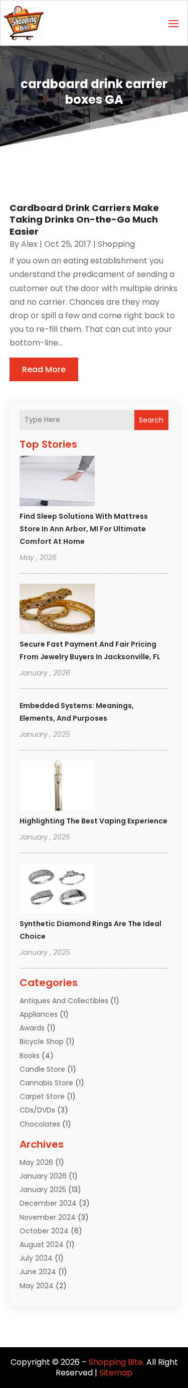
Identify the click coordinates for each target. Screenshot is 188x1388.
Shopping (116, 244)
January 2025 (43, 1190)
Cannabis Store (46, 1083)
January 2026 (43, 1176)
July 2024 (36, 1258)
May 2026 (36, 1162)
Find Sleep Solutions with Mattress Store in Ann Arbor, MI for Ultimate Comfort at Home (84, 528)
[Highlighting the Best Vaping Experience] (57, 787)
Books (30, 1056)
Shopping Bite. (116, 1362)
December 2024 (48, 1203)
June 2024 (38, 1272)
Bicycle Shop (42, 1041)
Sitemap (115, 1372)
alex (29, 244)
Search (151, 420)
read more (44, 369)
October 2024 (44, 1231)
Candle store (42, 1069)
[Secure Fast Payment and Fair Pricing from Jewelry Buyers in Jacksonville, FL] (57, 610)
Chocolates (40, 1124)
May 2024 (37, 1286)
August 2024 (42, 1244)
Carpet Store (42, 1096)
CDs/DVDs (37, 1110)
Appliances (39, 1014)
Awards (32, 1028)
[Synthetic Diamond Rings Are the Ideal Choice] (57, 890)
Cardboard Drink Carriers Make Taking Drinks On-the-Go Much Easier (84, 219)
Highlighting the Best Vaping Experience (93, 821)
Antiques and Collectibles (64, 1001)
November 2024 (48, 1217)
